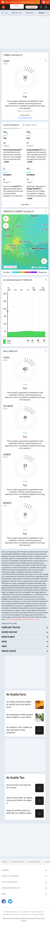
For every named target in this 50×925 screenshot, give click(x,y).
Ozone (15, 186)
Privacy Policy (15, 918)
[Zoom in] (6, 218)
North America (18, 861)
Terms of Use (6, 918)
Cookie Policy (24, 918)
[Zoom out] (6, 226)
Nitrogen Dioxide (33, 189)
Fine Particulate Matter (11, 150)
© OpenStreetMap (10, 267)
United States (34, 861)
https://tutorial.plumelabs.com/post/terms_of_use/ (22, 619)
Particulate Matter (33, 150)
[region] (25, 242)
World (4, 861)
